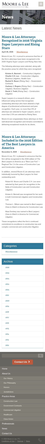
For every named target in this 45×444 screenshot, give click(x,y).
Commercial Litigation (12, 410)
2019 (7, 306)
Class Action (8, 419)
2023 (7, 284)
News (4, 429)
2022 (7, 289)
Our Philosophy (10, 383)
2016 (7, 323)
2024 (7, 278)
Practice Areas (8, 396)
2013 (7, 339)
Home (4, 369)
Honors (6, 387)
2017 (7, 317)
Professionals (8, 424)
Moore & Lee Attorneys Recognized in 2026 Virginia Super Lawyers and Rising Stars (22, 42)
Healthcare (8, 415)
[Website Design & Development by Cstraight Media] (40, 440)
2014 (7, 334)
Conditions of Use (8, 441)
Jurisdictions (8, 392)
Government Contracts (13, 406)
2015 (7, 328)
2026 (7, 267)
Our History (8, 378)
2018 (7, 312)
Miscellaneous (22, 52)
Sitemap (20, 441)
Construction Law (10, 401)
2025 (7, 273)
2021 (7, 295)
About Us (6, 374)
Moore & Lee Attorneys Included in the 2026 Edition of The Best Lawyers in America (22, 142)
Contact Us (21, 362)
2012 (7, 345)
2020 (7, 300)
